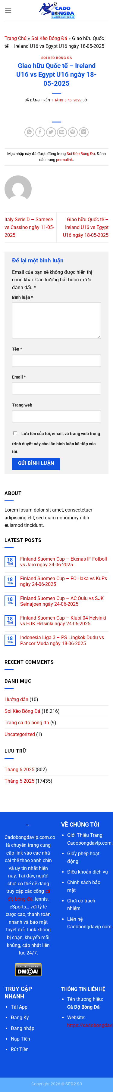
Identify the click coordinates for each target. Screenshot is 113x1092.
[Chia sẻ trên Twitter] (51, 132)
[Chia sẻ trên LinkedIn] (84, 132)
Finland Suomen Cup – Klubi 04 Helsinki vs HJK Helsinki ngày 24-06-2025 (63, 620)
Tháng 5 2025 (19, 781)
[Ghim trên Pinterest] (73, 132)
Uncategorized (20, 734)
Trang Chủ (16, 38)
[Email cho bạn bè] (62, 132)
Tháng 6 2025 (19, 769)
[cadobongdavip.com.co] (57, 10)
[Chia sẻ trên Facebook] (40, 132)
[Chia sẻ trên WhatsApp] (29, 132)
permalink (64, 159)
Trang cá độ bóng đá (27, 722)
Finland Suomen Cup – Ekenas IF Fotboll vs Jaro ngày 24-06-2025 (63, 562)
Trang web (22, 405)
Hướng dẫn (16, 699)
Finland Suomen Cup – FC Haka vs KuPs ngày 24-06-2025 (63, 581)
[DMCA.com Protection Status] (28, 969)
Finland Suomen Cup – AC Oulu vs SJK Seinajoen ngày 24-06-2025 (62, 601)
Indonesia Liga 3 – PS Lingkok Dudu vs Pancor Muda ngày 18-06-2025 (62, 640)
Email (19, 377)
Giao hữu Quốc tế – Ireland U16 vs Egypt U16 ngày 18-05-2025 (85, 227)
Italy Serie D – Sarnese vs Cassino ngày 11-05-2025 (29, 227)
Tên (17, 349)
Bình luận (22, 297)
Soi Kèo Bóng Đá (49, 38)
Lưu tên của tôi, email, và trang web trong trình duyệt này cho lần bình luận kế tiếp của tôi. (56, 442)
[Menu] (8, 10)
